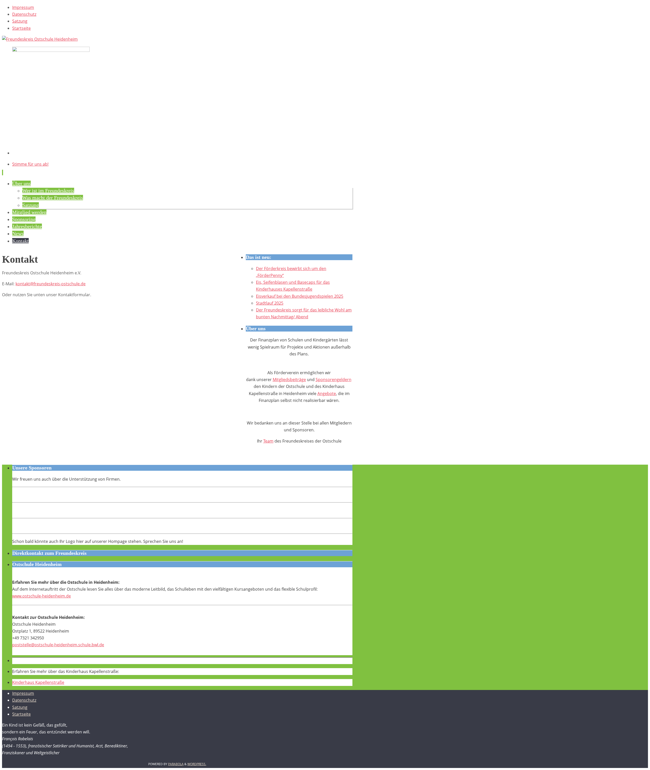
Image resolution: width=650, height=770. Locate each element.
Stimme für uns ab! (30, 164)
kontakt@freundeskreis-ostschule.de (50, 284)
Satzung (19, 21)
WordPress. (196, 764)
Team (268, 441)
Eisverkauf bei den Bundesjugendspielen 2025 (299, 296)
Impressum (23, 7)
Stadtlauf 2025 (269, 303)
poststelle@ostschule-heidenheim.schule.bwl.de (58, 645)
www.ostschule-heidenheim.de (41, 596)
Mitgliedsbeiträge (289, 379)
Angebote (326, 393)
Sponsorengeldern (333, 379)
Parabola (176, 764)
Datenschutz (24, 14)
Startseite (21, 28)
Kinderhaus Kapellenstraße (38, 682)
